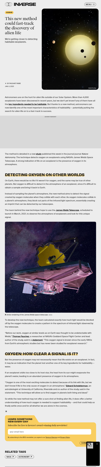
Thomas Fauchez (20, 336)
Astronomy (24, 457)
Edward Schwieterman (77, 386)
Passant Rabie (15, 83)
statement (37, 340)
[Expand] (89, 443)
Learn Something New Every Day (20, 420)
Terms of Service (51, 437)
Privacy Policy (65, 437)
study (38, 154)
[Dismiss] (97, 443)
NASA (9, 457)
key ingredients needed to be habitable (27, 104)
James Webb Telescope (67, 210)
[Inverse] (25, 4)
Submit (84, 443)
